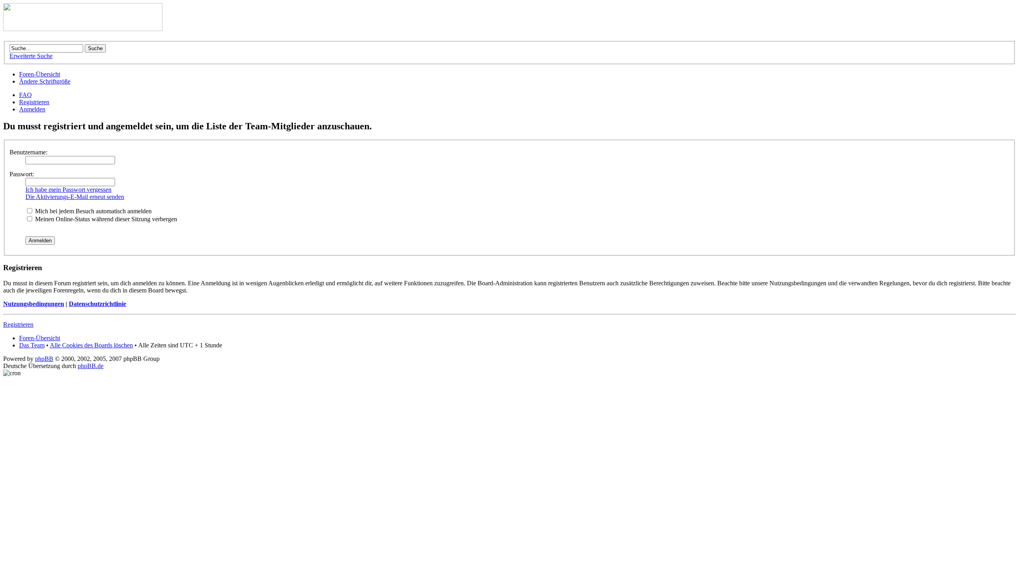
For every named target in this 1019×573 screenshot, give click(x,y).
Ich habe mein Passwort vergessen (68, 189)
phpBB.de (90, 366)
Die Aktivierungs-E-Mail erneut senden (74, 196)
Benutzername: (28, 152)
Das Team (32, 345)
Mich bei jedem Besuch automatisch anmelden (92, 211)
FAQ (25, 95)
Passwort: (22, 174)
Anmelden (32, 109)
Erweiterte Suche (31, 56)
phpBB (44, 358)
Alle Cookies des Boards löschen (91, 345)
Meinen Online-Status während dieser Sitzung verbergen (105, 219)
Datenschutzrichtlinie (97, 303)
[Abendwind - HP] (82, 28)
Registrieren (34, 102)
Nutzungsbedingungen (33, 303)
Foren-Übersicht (39, 74)
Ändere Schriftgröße (44, 81)
